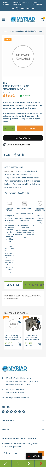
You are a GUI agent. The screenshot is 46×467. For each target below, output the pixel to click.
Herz (5, 83)
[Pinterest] (22, 155)
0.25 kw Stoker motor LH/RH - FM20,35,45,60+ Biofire (32, 338)
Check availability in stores (18, 145)
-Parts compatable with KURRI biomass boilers (23, 181)
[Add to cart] (19, 345)
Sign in (23, 8)
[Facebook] (15, 155)
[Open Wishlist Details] (17, 8)
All (20, 187)
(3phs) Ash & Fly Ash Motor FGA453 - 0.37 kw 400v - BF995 (13, 338)
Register (30, 8)
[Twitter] (18, 155)
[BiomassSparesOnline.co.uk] (23, 19)
